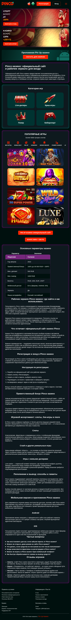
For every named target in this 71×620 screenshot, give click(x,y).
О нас (37, 592)
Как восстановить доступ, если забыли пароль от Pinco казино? (32, 542)
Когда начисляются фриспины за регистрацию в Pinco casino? (31, 549)
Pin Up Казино (43, 616)
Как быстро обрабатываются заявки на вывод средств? (29, 554)
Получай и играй (10, 44)
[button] (68, 612)
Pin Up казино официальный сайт (35, 233)
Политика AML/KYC (7, 599)
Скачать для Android (35, 57)
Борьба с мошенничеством (9, 608)
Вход (57, 4)
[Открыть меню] (66, 4)
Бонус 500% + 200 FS (35, 239)
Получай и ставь (11, 24)
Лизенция (4, 606)
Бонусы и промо (40, 597)
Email (37, 606)
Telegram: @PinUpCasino (43, 608)
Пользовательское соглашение (10, 592)
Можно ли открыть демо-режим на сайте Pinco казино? (28, 544)
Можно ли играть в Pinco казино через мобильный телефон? (30, 552)
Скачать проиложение (42, 595)
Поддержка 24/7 (6, 610)
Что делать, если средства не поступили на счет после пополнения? (33, 547)
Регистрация (44, 4)
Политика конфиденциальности (11, 595)
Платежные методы (41, 599)
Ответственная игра (7, 597)
